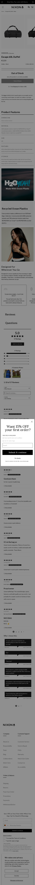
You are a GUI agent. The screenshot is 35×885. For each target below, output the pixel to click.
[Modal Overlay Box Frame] (17, 442)
